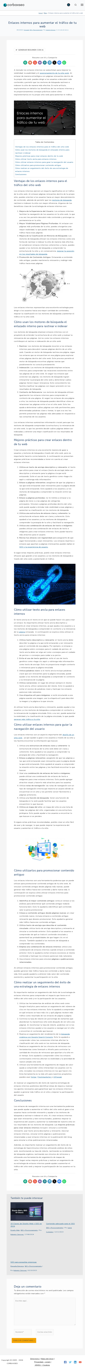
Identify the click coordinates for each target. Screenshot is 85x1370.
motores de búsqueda (62, 200)
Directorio (35, 1359)
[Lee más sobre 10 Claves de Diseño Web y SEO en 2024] (27, 1211)
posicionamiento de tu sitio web (54, 73)
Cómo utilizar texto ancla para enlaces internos (36, 159)
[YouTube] (80, 1362)
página (22, 632)
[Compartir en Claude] (30, 63)
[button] (75, 5)
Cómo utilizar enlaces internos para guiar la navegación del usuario (44, 162)
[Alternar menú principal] (82, 5)
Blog (45, 13)
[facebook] (65, 1362)
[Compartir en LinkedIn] (50, 63)
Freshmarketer (45, 1077)
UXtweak (57, 1077)
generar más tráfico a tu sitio (27, 719)
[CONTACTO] (68, 4)
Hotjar (34, 1077)
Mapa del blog (47, 1359)
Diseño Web (15, 1230)
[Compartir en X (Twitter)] (54, 63)
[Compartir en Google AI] (35, 63)
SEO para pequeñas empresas (24, 1262)
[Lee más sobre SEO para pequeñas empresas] (27, 1250)
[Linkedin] (75, 1362)
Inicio (41, 13)
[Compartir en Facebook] (59, 63)
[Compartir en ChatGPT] (25, 63)
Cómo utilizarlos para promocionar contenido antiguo (38, 165)
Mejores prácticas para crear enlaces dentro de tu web (39, 156)
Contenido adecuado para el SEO (60, 1224)
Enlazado (26, 30)
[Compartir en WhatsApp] (64, 63)
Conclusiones (21, 174)
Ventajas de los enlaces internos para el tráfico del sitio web (42, 147)
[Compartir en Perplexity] (45, 63)
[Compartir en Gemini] (40, 63)
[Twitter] (70, 1362)
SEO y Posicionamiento (36, 30)
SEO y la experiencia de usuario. (33, 547)
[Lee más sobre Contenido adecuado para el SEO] (62, 1211)
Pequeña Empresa (17, 1266)
